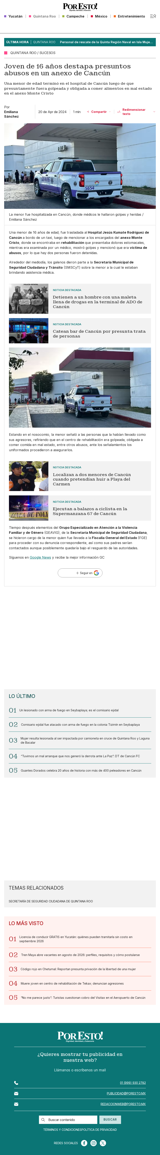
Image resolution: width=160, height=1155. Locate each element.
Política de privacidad (99, 1129)
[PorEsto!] (80, 7)
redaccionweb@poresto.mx (123, 1104)
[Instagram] (93, 1143)
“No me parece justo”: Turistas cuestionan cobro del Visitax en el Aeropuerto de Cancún (83, 997)
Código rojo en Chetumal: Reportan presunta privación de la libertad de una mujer (78, 969)
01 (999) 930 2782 (133, 1082)
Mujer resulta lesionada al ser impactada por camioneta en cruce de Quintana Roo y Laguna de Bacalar (85, 740)
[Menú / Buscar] (153, 16)
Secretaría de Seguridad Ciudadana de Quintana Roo (51, 901)
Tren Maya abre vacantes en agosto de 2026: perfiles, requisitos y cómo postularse (80, 955)
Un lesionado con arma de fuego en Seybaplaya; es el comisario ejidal (69, 710)
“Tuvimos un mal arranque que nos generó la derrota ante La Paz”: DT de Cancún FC (80, 756)
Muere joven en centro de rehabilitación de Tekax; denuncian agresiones (72, 983)
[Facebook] (84, 1143)
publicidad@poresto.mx (126, 1093)
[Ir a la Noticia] (80, 299)
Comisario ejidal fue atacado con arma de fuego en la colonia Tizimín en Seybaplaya (80, 724)
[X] (103, 1143)
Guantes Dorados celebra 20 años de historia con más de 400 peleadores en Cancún (81, 770)
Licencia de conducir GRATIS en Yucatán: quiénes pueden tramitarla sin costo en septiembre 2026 (75, 939)
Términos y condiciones (62, 1129)
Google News (40, 557)
